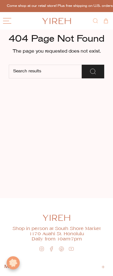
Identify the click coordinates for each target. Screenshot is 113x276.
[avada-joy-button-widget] (13, 262)
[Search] (93, 71)
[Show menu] (7, 21)
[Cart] (106, 21)
